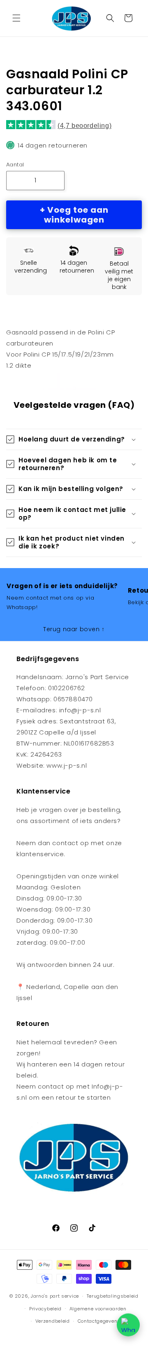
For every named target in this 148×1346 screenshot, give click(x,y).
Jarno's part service (55, 1296)
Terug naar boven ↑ (74, 629)
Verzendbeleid (52, 1321)
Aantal (15, 164)
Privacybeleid (45, 1308)
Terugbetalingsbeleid (113, 1296)
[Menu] (16, 18)
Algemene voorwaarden (98, 1308)
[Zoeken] (110, 18)
